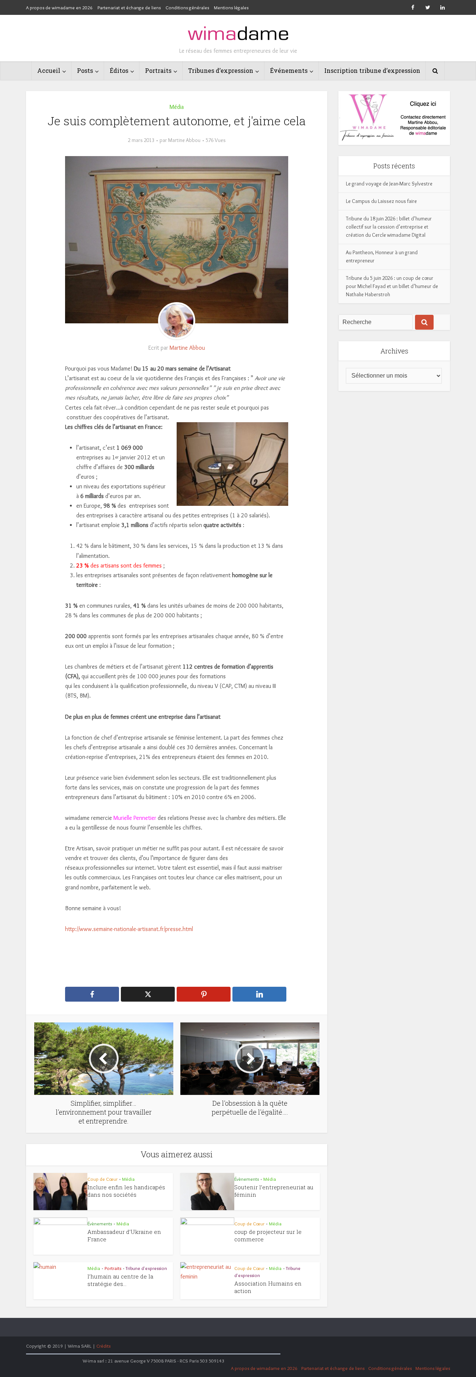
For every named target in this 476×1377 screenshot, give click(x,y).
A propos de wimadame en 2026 (59, 7)
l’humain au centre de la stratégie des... (120, 1280)
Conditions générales (187, 7)
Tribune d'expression (146, 1268)
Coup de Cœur (102, 1179)
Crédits (103, 1346)
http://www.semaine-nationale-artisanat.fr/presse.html (129, 928)
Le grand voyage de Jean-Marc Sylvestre (389, 183)
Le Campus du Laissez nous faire (381, 201)
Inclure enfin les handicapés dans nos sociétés (126, 1190)
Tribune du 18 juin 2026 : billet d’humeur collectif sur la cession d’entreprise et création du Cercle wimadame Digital (389, 226)
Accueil (48, 70)
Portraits (158, 70)
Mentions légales (231, 7)
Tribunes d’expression (220, 70)
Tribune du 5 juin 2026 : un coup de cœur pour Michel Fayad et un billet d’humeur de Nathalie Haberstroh (392, 286)
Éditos (119, 70)
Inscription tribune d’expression (372, 70)
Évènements (246, 1179)
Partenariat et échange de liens (129, 7)
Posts (85, 70)
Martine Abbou (184, 140)
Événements (289, 70)
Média (177, 106)
